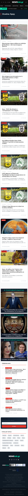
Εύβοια (4, 437)
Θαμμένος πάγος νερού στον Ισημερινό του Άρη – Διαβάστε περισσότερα (13, 238)
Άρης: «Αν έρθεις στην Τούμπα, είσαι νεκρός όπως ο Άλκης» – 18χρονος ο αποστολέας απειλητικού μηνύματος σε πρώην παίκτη (13, 271)
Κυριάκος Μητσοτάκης (7, 442)
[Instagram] (5, 2)
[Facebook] (1, 2)
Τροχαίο (9, 435)
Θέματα (4, 447)
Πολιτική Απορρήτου (18, 492)
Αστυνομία (17, 445)
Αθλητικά (15, 5)
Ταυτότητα (7, 492)
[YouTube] (9, 2)
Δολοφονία (16, 442)
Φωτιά (22, 435)
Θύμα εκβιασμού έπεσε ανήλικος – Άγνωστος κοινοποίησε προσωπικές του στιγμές (15, 410)
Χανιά (11, 445)
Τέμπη (23, 437)
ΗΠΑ (8, 447)
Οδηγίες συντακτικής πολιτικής (9, 494)
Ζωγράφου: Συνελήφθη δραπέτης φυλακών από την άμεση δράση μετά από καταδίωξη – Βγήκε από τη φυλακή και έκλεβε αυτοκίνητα (15, 381)
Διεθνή (3, 220)
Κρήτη (14, 437)
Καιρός (21, 440)
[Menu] (26, 2)
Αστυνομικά (4, 25)
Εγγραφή (14, 426)
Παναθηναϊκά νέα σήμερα (8, 440)
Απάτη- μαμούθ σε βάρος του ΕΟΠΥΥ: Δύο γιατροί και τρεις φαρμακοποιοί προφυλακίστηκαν (16, 401)
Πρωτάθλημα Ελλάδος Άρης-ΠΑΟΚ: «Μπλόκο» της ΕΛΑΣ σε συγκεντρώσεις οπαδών (13, 142)
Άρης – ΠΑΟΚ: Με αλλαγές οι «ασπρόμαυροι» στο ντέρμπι (10, 109)
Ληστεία (16, 440)
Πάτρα (18, 437)
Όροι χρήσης (12, 492)
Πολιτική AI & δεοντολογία (19, 494)
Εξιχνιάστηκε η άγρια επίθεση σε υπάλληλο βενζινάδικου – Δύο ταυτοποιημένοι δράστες (14, 45)
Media (21, 5)
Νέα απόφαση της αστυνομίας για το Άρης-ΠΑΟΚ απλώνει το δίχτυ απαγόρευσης (12, 78)
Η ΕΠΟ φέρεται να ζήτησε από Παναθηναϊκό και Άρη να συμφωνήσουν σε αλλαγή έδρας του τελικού (13, 175)
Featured (4, 435)
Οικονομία (8, 5)
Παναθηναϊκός (5, 445)
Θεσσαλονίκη (16, 435)
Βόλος (22, 445)
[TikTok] (7, 2)
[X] (3, 2)
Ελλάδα (3, 58)
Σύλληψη (9, 437)
